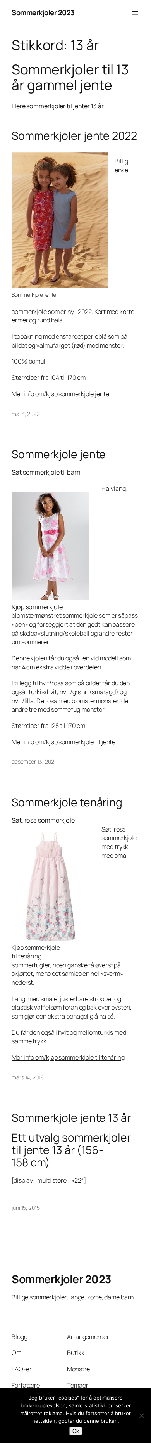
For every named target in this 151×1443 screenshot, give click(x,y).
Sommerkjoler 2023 (43, 12)
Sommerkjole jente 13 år (71, 1118)
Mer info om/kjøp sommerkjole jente (60, 394)
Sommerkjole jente (59, 454)
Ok (75, 1431)
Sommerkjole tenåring (67, 802)
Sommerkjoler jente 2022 (74, 136)
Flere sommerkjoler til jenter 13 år (58, 106)
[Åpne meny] (134, 12)
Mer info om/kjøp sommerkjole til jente (63, 742)
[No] (141, 1415)
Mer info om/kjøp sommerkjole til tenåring (68, 1057)
